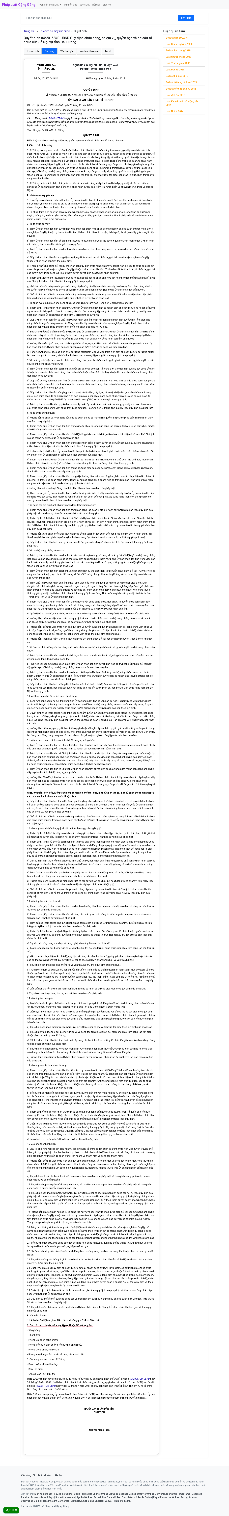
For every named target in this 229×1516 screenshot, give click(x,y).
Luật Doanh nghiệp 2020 (179, 44)
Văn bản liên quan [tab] (89, 51)
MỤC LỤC (11, 1510)
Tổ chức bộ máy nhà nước (54, 31)
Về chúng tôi (28, 1475)
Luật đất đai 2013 (175, 95)
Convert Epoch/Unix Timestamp (172, 1494)
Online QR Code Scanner (114, 1494)
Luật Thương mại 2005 (178, 63)
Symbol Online (84, 1497)
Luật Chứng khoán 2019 (178, 57)
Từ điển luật (70, 4)
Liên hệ (107, 4)
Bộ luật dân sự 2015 (177, 37)
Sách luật (84, 4)
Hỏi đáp (96, 4)
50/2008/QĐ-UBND (139, 1378)
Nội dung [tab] (49, 51)
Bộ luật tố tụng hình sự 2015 (181, 82)
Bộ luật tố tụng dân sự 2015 (181, 88)
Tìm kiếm (186, 17)
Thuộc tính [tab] (33, 51)
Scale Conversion (65, 1497)
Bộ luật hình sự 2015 (177, 76)
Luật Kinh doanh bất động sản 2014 (182, 103)
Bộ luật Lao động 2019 (178, 50)
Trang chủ (29, 31)
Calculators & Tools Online (137, 1497)
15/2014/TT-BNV (56, 118)
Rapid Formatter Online (166, 1497)
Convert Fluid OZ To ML (117, 1501)
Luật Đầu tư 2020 (175, 69)
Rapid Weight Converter (55, 1501)
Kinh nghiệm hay (43, 1494)
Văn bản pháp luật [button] (49, 4)
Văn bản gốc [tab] (67, 51)
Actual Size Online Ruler (107, 1497)
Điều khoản (44, 1475)
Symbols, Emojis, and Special (87, 1501)
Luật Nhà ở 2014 (174, 111)
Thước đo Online (63, 1494)
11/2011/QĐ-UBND (46, 1385)
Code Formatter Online (87, 1494)
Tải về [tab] (108, 51)
